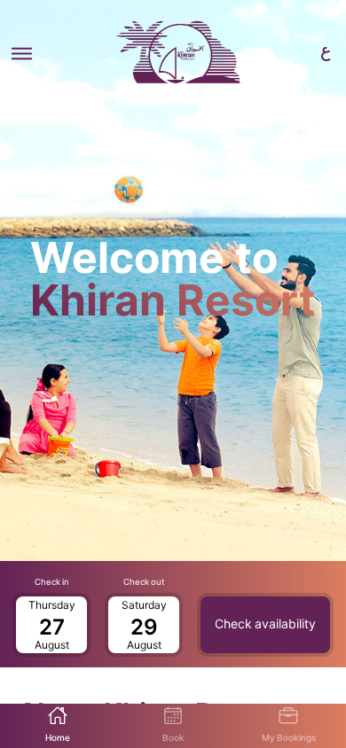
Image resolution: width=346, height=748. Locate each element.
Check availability (265, 624)
